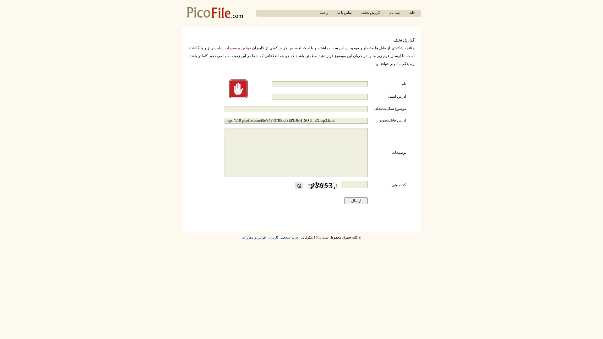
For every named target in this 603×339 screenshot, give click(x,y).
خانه (412, 12)
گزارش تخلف (370, 12)
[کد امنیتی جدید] (299, 185)
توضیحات (399, 152)
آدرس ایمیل (397, 96)
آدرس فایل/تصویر (392, 120)
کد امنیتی (399, 185)
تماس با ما (344, 12)
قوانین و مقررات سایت (232, 48)
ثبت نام (394, 12)
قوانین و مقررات (254, 237)
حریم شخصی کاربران (283, 237)
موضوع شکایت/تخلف (389, 108)
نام (404, 84)
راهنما (324, 12)
